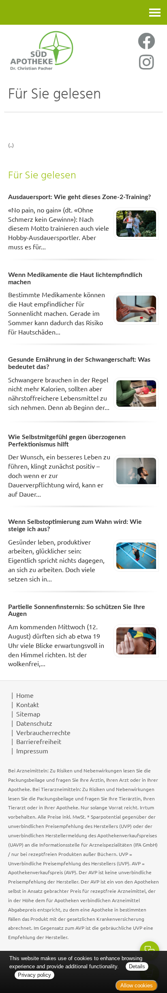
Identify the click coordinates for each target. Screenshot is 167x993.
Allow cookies (136, 985)
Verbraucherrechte (43, 732)
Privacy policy (34, 975)
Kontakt (27, 704)
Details (137, 966)
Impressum (32, 750)
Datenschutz (34, 723)
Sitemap (28, 714)
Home (25, 695)
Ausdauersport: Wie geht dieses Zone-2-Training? (79, 197)
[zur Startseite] (41, 50)
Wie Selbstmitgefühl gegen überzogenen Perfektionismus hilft (67, 441)
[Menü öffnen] (155, 12)
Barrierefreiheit (38, 741)
